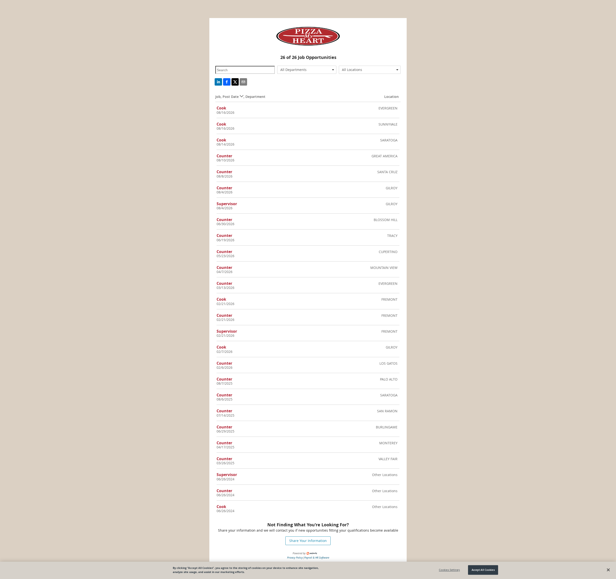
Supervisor (227, 203)
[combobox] (307, 70)
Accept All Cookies (483, 570)
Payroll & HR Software (316, 557)
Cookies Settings (449, 570)
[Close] (608, 570)
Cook (221, 108)
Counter (224, 156)
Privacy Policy (295, 557)
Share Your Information (308, 540)
